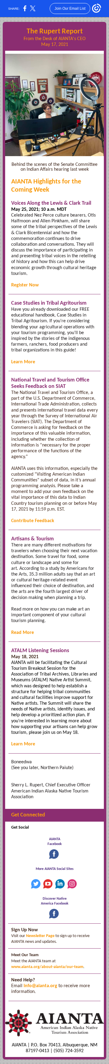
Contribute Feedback (32, 520)
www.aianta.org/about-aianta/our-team (47, 967)
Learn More (23, 362)
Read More (22, 632)
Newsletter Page (40, 936)
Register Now (25, 285)
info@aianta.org (40, 986)
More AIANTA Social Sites (55, 869)
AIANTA (54, 839)
